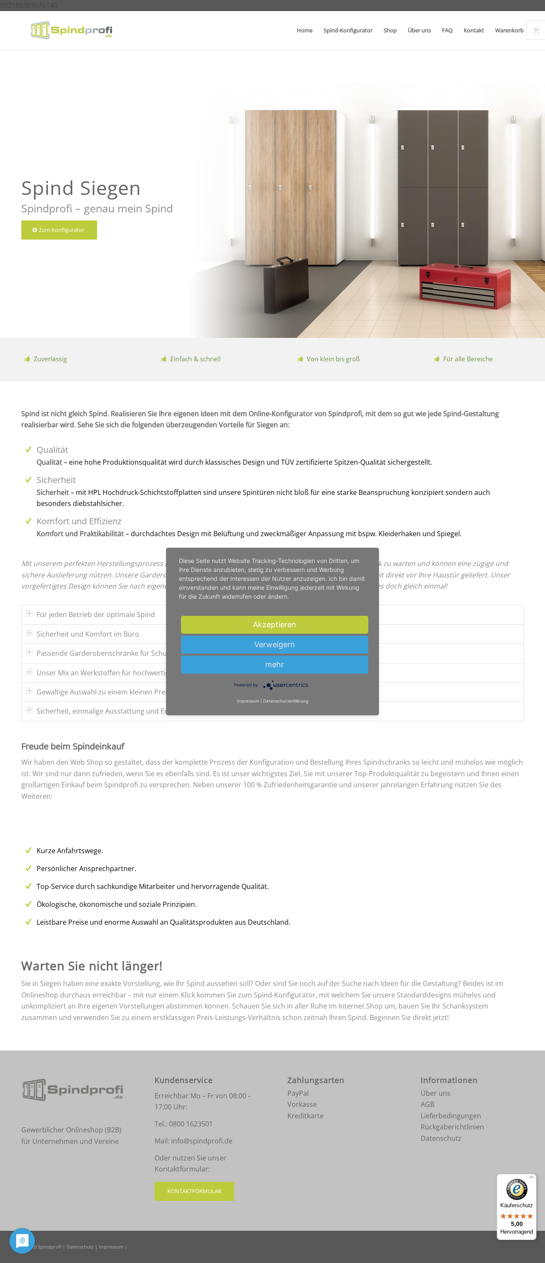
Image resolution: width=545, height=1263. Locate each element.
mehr (274, 664)
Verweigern (274, 644)
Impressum (111, 1246)
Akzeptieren (274, 624)
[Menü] (531, 1179)
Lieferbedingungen (451, 1115)
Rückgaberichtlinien (452, 1127)
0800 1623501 (191, 1124)
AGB (427, 1104)
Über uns (435, 1093)
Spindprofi (49, 1246)
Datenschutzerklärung (285, 701)
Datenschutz (441, 1138)
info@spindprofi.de (201, 1141)
